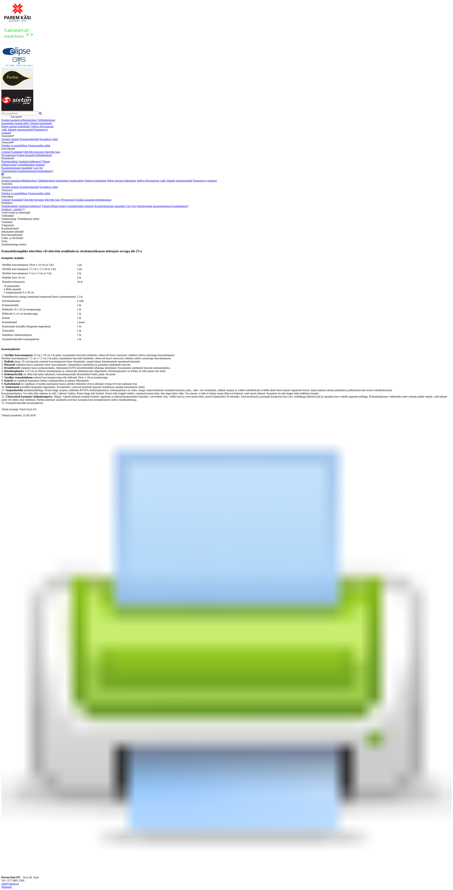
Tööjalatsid (7, 225)
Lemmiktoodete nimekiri (31, 164)
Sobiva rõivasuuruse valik (151, 180)
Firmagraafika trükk (39, 145)
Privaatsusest (8, 155)
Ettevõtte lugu (52, 151)
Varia (4, 241)
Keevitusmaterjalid (11, 234)
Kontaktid (17, 151)
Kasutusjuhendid (29, 139)
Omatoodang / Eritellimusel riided (20, 218)
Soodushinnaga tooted (13, 244)
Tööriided (6, 222)
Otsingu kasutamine (41, 123)
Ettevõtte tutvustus (33, 151)
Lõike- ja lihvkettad (12, 238)
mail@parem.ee (10, 883)
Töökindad (7, 215)
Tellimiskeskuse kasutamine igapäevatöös (28, 122)
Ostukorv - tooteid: (11, 209)
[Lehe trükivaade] (226, 870)
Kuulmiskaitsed (10, 228)
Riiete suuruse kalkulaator (15, 126)
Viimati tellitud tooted (54, 206)
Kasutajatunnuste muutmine (16, 167)
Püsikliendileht (9, 161)
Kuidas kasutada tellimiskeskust (19, 120)
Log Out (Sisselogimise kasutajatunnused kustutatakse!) (27, 169)
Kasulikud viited (48, 139)
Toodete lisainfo (10, 139)
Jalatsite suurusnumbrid (21, 129)
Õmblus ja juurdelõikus (14, 145)
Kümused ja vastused (205, 180)
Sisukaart (6, 886)
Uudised (6, 151)
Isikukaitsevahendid (12, 231)
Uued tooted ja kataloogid (15, 212)
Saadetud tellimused (30, 161)
